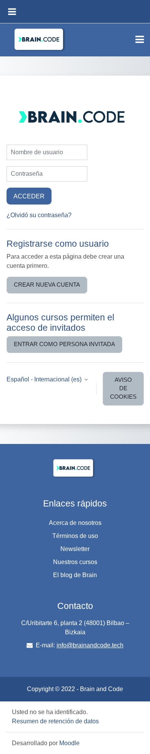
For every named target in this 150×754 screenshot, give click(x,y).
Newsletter (75, 549)
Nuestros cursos (75, 562)
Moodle (69, 743)
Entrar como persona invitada (64, 344)
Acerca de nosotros (75, 523)
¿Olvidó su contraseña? (39, 215)
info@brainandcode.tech (90, 645)
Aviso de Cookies (123, 388)
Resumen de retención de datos (55, 721)
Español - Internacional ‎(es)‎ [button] (45, 379)
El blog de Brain (75, 575)
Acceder (29, 196)
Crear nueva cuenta (47, 285)
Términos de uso (75, 536)
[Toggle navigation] (139, 39)
